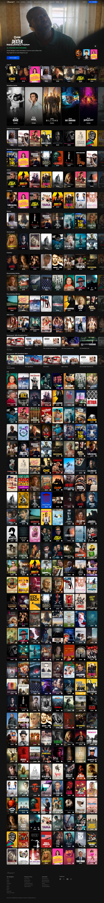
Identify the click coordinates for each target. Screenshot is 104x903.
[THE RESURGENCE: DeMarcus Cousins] (57, 721)
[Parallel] (57, 687)
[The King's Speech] (46, 602)
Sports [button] (51, 2)
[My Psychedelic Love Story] (69, 653)
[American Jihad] (69, 398)
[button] (12, 74)
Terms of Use (26, 878)
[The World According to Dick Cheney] (80, 840)
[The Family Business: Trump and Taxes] (23, 534)
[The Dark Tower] (12, 500)
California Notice (27, 886)
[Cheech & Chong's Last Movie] (35, 466)
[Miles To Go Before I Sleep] (92, 636)
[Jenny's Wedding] (80, 585)
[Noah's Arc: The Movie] (23, 670)
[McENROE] (69, 636)
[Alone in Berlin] (35, 398)
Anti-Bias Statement (46, 886)
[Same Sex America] (80, 755)
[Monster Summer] (23, 653)
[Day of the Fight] (23, 500)
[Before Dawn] (80, 415)
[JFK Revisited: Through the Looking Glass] (69, 585)
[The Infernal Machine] (57, 585)
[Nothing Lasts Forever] (57, 670)
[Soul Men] (12, 789)
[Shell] (46, 772)
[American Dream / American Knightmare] (57, 398)
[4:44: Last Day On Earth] (46, 381)
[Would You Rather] (12, 856)
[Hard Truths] (57, 568)
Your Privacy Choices (28, 883)
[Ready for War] (92, 721)
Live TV (46, 2)
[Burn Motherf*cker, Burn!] (80, 449)
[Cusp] (57, 483)
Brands (8, 888)
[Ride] (12, 755)
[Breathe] (46, 449)
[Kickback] (35, 602)
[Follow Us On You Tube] (67, 879)
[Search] (61, 2)
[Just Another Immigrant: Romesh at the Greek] (12, 602)
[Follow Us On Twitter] (64, 879)
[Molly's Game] (12, 653)
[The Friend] (23, 551)
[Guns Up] (35, 568)
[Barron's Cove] (69, 415)
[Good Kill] (69, 551)
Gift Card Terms (27, 880)
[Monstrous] (35, 653)
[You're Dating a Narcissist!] (57, 856)
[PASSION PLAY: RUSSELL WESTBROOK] (46, 687)
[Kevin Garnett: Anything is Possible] (23, 602)
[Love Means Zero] (46, 636)
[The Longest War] (12, 636)
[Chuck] (57, 466)
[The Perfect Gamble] (23, 704)
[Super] (80, 789)
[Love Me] (35, 636)
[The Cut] (69, 483)
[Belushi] (92, 415)
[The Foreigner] (69, 534)
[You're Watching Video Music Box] (69, 856)
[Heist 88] (69, 568)
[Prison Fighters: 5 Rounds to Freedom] (69, 704)
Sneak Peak (9, 891)
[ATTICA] (92, 398)
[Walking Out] (80, 823)
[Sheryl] (57, 772)
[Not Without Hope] (35, 670)
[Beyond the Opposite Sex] (23, 432)
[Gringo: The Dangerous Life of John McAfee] (12, 568)
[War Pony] (92, 823)
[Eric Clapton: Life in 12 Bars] (80, 517)
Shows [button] (23, 2)
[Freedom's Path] (12, 551)
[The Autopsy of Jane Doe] (12, 415)
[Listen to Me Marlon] (92, 619)
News (57, 2)
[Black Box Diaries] (57, 432)
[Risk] (23, 755)
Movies (8, 881)
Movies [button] (30, 2)
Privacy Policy (27, 881)
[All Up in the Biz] (23, 398)
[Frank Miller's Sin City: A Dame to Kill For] (92, 534)
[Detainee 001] (69, 500)
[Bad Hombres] (35, 415)
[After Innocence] (12, 398)
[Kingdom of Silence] (57, 602)
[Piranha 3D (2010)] (57, 704)
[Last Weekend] (57, 619)
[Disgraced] (35, 517)
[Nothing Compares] (46, 670)
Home (17, 2)
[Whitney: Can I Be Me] (35, 840)
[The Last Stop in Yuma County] (46, 619)
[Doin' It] (46, 517)
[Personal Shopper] (35, 704)
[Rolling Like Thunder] (35, 755)
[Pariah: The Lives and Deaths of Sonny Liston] (69, 687)
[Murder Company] (46, 653)
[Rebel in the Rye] (46, 738)
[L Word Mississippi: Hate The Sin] (12, 619)
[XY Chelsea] (35, 856)
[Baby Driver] (23, 415)
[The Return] (69, 738)
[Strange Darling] (69, 789)
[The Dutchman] (35, 806)
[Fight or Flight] (57, 534)
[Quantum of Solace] (12, 721)
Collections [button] (38, 2)
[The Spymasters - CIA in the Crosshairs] (57, 789)
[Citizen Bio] (80, 466)
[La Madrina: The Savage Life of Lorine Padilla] (35, 619)
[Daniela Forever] (92, 483)
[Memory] (80, 636)
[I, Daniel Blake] (46, 585)
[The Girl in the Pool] (57, 551)
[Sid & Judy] (80, 772)
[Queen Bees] (23, 721)
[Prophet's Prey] (80, 704)
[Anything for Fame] (80, 398)
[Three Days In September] (57, 806)
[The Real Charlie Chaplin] (23, 738)
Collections (9, 883)
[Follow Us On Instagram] (71, 879)
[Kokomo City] (92, 602)
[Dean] (57, 500)
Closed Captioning (45, 880)
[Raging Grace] (69, 721)
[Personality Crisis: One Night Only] (46, 704)
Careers (43, 883)
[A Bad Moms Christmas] (46, 415)
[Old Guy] (92, 670)
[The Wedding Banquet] (23, 840)
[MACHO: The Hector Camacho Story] (57, 636)
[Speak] (23, 789)
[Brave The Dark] (35, 449)
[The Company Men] (23, 806)
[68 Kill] (57, 381)
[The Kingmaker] (69, 602)
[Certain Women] (23, 466)
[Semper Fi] (92, 755)
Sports (8, 886)
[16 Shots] (23, 381)
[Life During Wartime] (69, 619)
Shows (8, 880)
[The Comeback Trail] (12, 483)
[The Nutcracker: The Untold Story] (69, 670)
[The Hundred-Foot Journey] (23, 585)
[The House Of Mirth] (92, 568)
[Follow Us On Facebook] (60, 879)
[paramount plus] (11, 2)
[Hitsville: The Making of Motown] (80, 568)
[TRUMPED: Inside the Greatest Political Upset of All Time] (92, 806)
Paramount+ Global (10, 892)
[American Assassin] (46, 398)
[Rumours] (46, 755)
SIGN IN (85, 1)
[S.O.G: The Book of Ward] (57, 755)
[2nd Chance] (35, 381)
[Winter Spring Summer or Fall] (57, 840)
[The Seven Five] (12, 772)
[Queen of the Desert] (35, 721)
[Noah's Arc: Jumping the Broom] (12, 670)
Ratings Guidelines (45, 881)
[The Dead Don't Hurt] (35, 500)
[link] (92, 2)
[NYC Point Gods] (80, 653)
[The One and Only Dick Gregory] (12, 687)
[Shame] (23, 772)
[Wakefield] (69, 823)
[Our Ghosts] (23, 687)
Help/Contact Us (45, 878)
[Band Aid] (57, 415)
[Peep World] (80, 687)
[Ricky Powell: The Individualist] (92, 738)
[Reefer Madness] (57, 738)
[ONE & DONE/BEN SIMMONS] (80, 670)
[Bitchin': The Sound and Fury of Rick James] (46, 432)
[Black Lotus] (69, 432)
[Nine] (92, 653)
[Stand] (69, 755)
